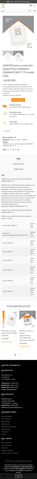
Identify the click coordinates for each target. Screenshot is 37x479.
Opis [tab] (18, 159)
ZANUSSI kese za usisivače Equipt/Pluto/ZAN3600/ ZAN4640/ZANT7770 (18, 145)
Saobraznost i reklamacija (8, 426)
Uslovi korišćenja (6, 419)
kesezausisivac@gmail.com (14, 407)
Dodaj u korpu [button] (7, 342)
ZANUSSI (24, 139)
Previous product (30, 11)
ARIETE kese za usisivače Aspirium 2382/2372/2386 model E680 (9, 333)
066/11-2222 (18, 1)
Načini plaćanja (5, 421)
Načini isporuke (5, 424)
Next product (34, 11)
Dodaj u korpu (18, 100)
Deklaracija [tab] (18, 169)
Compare (7, 131)
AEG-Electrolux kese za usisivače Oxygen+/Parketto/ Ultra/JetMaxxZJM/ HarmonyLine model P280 (27, 335)
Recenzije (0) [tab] (18, 164)
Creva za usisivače (6, 445)
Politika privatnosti (6, 416)
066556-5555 (14, 405)
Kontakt (3, 434)
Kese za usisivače (15, 139)
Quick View (16, 315)
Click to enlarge (31, 47)
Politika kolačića (5, 429)
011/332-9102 (26, 1)
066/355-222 (14, 387)
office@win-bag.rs (11, 389)
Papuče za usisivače (7, 450)
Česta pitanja (5, 431)
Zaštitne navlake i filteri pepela (10, 453)
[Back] (2, 11)
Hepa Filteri (4, 448)
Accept (18, 476)
